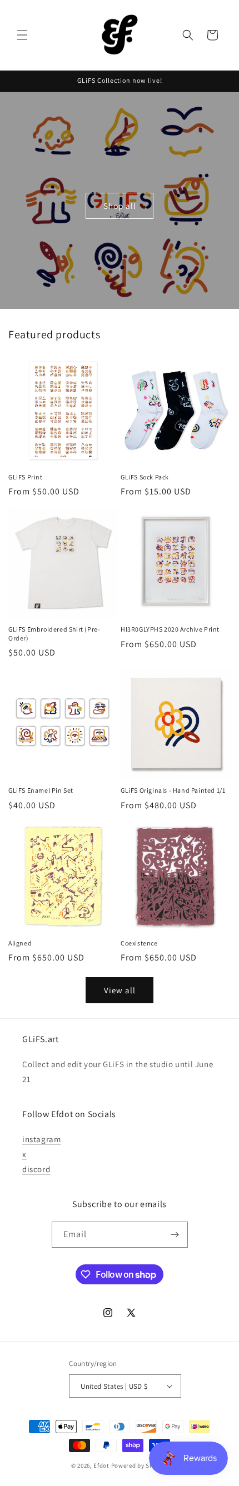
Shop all (119, 206)
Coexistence (139, 943)
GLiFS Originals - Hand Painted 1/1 (173, 790)
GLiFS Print (25, 477)
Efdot (101, 1465)
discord (36, 1169)
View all (120, 990)
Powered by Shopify (139, 1465)
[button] (22, 35)
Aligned (20, 943)
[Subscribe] (175, 1235)
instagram (41, 1139)
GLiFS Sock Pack (145, 477)
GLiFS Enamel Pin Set (40, 790)
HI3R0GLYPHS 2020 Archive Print (170, 629)
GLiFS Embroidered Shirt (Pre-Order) (54, 633)
